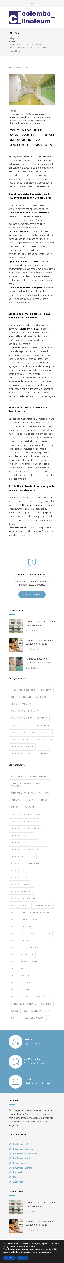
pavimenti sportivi (40, 732)
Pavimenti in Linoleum (25, 1153)
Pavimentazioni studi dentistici (28, 849)
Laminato (41, 697)
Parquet (26, 704)
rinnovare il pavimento (29, 123)
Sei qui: (12, 38)
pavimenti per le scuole (24, 920)
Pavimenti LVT (21, 1144)
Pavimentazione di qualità (25, 711)
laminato (16, 800)
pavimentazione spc (21, 835)
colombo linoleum (21, 697)
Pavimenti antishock (22, 870)
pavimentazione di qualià (24, 821)
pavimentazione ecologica (25, 828)
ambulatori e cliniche (23, 690)
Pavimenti (42, 718)
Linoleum (31, 800)
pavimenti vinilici (42, 739)
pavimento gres (19, 969)
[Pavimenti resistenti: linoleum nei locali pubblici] (16, 626)
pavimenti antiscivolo (28, 120)
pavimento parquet (21, 990)
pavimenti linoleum (21, 725)
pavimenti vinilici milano (24, 948)
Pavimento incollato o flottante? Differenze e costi (39, 661)
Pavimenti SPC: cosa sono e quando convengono (39, 642)
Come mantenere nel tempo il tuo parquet (29, 785)
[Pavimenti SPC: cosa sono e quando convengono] (16, 645)
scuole (14, 1011)
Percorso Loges (43, 997)
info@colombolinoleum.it (39, 1083)
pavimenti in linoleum (23, 899)
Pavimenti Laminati (23, 1167)
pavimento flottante (22, 746)
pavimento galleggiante (24, 962)
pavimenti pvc (44, 725)
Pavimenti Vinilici (22, 1158)
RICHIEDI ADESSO (32, 594)
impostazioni (44, 1252)
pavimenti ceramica (21, 884)
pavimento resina (20, 997)
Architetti (46, 690)
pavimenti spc (18, 732)
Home (12, 41)
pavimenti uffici (19, 739)
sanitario (43, 753)
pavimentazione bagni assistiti (27, 814)
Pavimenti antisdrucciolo (25, 863)
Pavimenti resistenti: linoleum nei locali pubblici (40, 623)
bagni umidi (21, 114)
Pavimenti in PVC (19, 906)
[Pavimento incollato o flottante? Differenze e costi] (16, 664)
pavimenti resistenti (22, 927)
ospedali (15, 807)
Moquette (18, 1177)
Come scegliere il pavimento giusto (30, 793)
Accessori (18, 1182)
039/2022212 (32, 1043)
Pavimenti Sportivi (40, 934)
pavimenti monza (42, 906)
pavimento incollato (22, 753)
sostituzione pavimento (37, 1011)
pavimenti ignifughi (21, 892)
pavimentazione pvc (21, 718)
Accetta (9, 1258)
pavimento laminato (21, 983)
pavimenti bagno (19, 877)
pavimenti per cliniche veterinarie (30, 913)
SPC (12, 1018)
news (13, 111)
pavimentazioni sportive (24, 842)
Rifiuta (22, 1258)
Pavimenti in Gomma (24, 1163)
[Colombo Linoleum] (30, 17)
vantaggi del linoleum (32, 1018)
